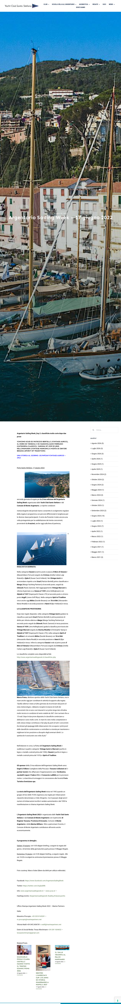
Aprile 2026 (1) (97, 459)
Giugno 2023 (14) (98, 516)
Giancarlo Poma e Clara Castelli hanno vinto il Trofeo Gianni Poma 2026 (24, 950)
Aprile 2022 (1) (97, 531)
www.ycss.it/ (50, 891)
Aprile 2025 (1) (97, 469)
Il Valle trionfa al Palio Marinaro (62, 947)
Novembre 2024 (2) (99, 474)
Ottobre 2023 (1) (98, 505)
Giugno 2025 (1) (98, 464)
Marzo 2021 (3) (97, 557)
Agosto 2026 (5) (98, 443)
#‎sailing (51, 896)
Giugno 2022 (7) (98, 526)
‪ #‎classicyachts (59, 896)
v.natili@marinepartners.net (50, 924)
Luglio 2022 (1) (97, 521)
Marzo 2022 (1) (97, 536)
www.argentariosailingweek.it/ (32, 891)
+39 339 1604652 (54, 930)
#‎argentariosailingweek (38, 896)
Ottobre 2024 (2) (98, 479)
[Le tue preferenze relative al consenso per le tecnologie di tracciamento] (117, 1000)
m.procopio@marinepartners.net (29, 919)
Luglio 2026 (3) (97, 448)
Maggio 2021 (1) (98, 552)
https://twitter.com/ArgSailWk (34, 886)
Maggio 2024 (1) (98, 490)
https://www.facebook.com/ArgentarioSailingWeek (44, 881)
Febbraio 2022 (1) (98, 542)
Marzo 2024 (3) (97, 495)
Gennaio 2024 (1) (98, 500)
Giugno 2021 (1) (98, 547)
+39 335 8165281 (38, 916)
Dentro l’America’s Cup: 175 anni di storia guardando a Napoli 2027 (43, 958)
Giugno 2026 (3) (98, 454)
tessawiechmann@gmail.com (28, 933)
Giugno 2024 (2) (98, 485)
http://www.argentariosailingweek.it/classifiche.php (36, 657)
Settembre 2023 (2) (99, 511)
